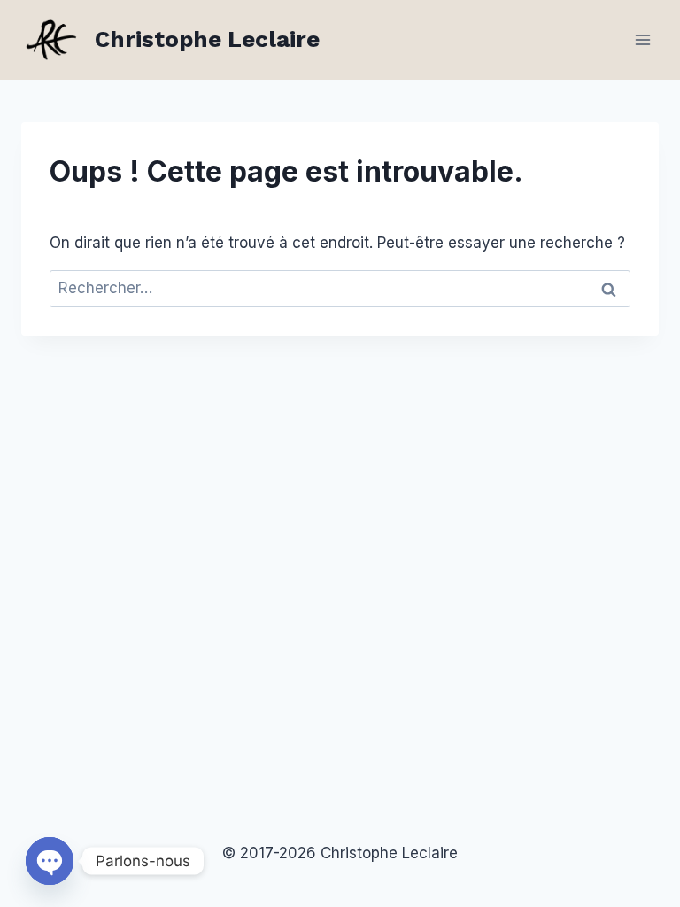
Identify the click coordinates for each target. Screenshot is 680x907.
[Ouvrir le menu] (642, 39)
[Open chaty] (49, 861)
